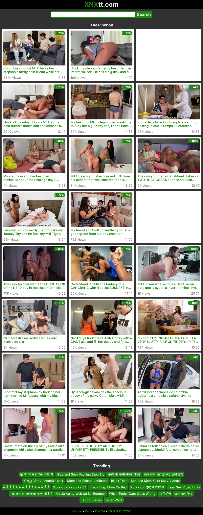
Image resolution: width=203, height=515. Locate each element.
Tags (88, 511)
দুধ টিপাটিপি (165, 494)
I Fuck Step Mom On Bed (108, 487)
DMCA (100, 511)
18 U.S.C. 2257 (119, 511)
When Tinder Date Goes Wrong (132, 494)
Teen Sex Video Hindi (184, 487)
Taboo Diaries (91, 500)
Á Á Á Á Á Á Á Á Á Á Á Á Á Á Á (26, 487)
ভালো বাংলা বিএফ (183, 494)
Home (77, 511)
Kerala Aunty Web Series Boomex (80, 494)
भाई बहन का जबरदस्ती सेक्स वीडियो (31, 494)
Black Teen (119, 481)
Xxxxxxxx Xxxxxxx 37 (69, 487)
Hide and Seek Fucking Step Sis (80, 474)
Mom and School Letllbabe (87, 481)
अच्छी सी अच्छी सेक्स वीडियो (124, 474)
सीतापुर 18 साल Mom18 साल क (43, 481)
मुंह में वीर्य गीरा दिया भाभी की (36, 474)
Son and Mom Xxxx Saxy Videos (155, 481)
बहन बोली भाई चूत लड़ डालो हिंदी (163, 474)
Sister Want (113, 500)
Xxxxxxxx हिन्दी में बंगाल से (147, 487)
